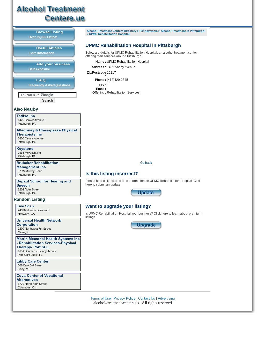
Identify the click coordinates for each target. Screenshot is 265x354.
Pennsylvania (148, 30)
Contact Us (146, 298)
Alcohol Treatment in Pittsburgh (182, 30)
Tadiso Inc (26, 116)
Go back (146, 163)
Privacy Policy (124, 298)
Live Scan (25, 206)
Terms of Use (101, 298)
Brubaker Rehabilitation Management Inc (37, 165)
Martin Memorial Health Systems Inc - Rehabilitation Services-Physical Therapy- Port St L (48, 243)
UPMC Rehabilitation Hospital (109, 34)
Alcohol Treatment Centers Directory (111, 30)
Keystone (25, 148)
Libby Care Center (32, 261)
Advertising (166, 298)
